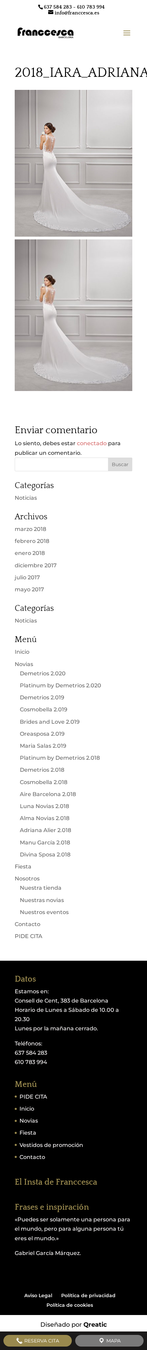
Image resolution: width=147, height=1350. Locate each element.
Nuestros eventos (44, 912)
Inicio (22, 652)
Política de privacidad (88, 1295)
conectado (92, 443)
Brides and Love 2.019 (50, 722)
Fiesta (23, 866)
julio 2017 (27, 577)
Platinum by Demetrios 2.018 (60, 758)
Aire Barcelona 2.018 (48, 794)
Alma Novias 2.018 (44, 818)
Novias (24, 664)
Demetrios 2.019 (42, 697)
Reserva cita (41, 1341)
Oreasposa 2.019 (42, 734)
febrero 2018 (32, 541)
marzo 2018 (30, 529)
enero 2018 (30, 553)
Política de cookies (69, 1305)
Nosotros (27, 878)
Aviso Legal (38, 1295)
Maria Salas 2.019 (43, 746)
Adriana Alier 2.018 (45, 830)
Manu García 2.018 (45, 842)
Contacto (27, 924)
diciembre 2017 (36, 565)
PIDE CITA (28, 936)
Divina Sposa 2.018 (45, 854)
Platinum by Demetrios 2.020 (60, 685)
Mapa (113, 1341)
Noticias (26, 498)
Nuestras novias (42, 900)
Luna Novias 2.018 (44, 806)
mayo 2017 (29, 589)
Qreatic (95, 1324)
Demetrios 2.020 (43, 673)
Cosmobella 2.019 (43, 709)
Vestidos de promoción (51, 1145)
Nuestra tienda (41, 888)
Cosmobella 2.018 (43, 782)
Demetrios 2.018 (42, 770)
